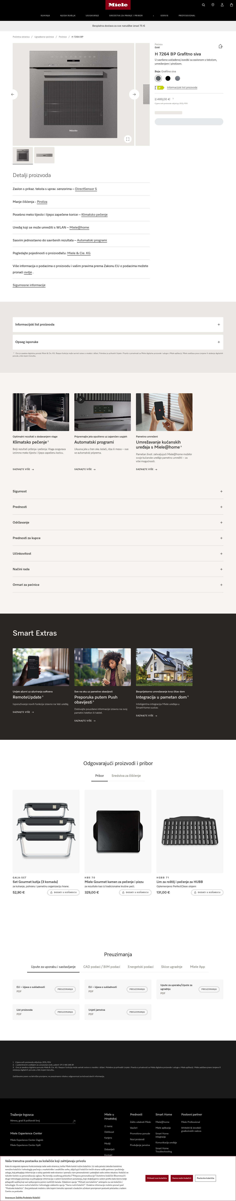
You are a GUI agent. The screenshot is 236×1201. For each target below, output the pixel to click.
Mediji (107, 1144)
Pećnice (63, 37)
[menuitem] (47, 15)
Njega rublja (67, 16)
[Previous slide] (13, 94)
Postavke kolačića (205, 1178)
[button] (158, 78)
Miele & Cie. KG (79, 253)
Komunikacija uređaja (166, 1143)
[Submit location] (74, 1121)
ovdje (28, 272)
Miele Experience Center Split (25, 1145)
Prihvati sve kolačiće (157, 1178)
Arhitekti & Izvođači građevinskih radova (191, 1129)
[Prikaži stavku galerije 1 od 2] (23, 155)
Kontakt (108, 1155)
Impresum (10, 1198)
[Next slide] (134, 94)
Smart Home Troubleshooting (164, 1150)
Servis (164, 16)
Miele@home (162, 1122)
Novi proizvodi (137, 1139)
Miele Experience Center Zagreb (26, 1140)
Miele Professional (190, 1122)
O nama (108, 1126)
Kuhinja (45, 16)
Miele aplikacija (163, 1128)
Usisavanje (92, 16)
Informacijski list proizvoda (182, 87)
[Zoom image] (128, 139)
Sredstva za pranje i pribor (126, 16)
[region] (81, 94)
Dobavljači (109, 1149)
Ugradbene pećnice (44, 37)
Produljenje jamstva (140, 1145)
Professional (187, 16)
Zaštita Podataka (24, 1198)
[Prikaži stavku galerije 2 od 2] (44, 155)
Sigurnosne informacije (29, 285)
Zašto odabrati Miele (140, 1122)
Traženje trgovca (22, 1114)
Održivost (109, 1132)
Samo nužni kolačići (181, 1178)
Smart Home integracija (162, 1135)
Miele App (197, 966)
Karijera (108, 1138)
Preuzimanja (65, 989)
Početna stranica (21, 37)
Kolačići (36, 1198)
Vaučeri (133, 1128)
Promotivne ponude (140, 1134)
